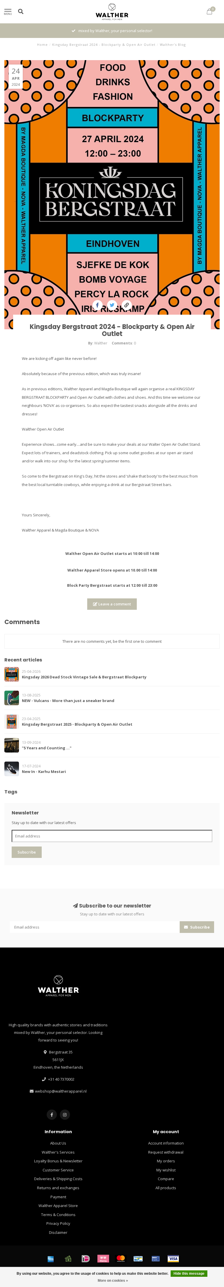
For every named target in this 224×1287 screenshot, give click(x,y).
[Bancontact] (138, 1258)
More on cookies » (113, 1281)
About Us (58, 1143)
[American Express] (50, 1258)
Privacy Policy (58, 1223)
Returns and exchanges (58, 1187)
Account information (166, 1143)
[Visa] (173, 1258)
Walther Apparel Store (58, 1205)
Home (42, 44)
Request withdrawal (165, 1152)
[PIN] (155, 1258)
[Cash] (68, 1258)
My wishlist (166, 1170)
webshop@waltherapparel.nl (61, 1091)
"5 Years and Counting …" (46, 747)
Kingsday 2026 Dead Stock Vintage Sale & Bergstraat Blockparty (84, 677)
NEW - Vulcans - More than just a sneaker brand (68, 700)
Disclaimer (58, 1232)
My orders (166, 1161)
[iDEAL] (85, 1258)
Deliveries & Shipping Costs (58, 1178)
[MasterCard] (120, 1258)
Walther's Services (58, 1152)
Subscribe (27, 852)
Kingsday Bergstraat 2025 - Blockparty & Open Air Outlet (77, 724)
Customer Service (58, 1170)
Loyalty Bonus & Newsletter (58, 1161)
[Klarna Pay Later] (103, 1258)
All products (165, 1187)
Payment (58, 1196)
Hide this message (189, 1274)
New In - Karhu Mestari (44, 771)
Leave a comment (114, 604)
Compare (166, 1178)
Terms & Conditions (58, 1214)
